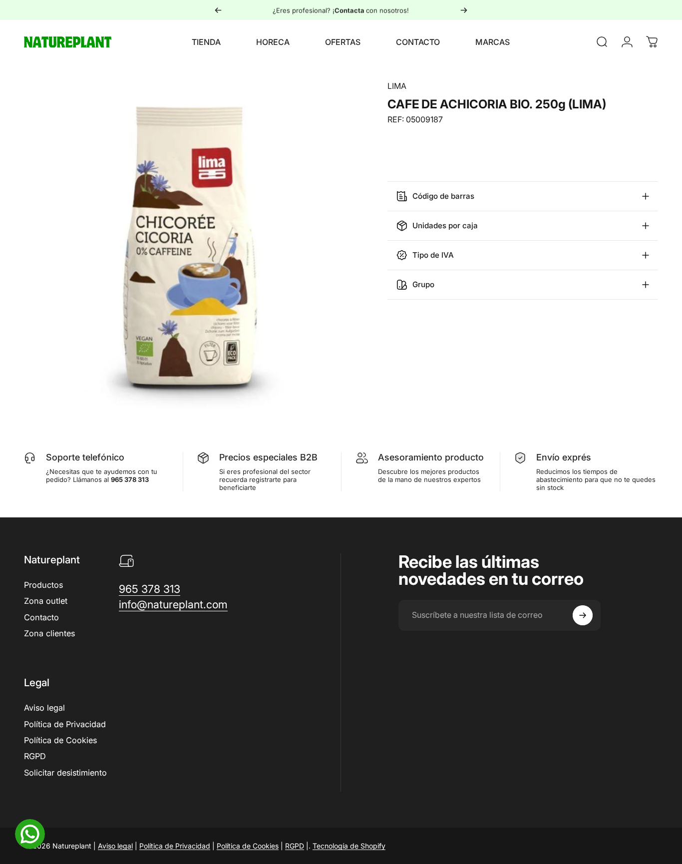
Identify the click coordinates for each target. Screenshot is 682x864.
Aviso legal (44, 708)
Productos (43, 585)
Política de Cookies (60, 740)
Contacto (41, 617)
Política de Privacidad (65, 724)
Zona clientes (49, 633)
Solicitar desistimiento (65, 773)
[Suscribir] (583, 615)
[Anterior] (218, 10)
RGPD (35, 756)
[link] (149, 589)
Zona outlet (45, 601)
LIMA (396, 86)
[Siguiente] (464, 10)
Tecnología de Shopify (349, 846)
